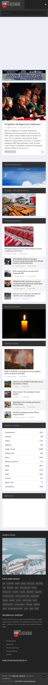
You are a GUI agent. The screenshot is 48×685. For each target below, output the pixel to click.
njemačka (30, 591)
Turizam (24, 478)
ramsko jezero (19, 604)
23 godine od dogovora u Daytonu (22, 123)
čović (37, 608)
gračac (23, 583)
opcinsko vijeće (8, 595)
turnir (26, 608)
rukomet (29, 604)
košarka (15, 591)
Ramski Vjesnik (18, 675)
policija (5, 600)
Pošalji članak (11, 640)
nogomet (38, 591)
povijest (12, 600)
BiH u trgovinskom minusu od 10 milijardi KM (26, 272)
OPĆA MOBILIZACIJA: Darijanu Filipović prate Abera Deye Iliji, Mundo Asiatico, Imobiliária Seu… (28, 260)
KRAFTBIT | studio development (25, 681)
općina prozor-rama (22, 595)
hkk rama (31, 583)
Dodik (17, 583)
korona (34, 587)
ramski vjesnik (8, 604)
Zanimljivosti (24, 486)
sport (4, 608)
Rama (17, 386)
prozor (18, 600)
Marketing (9, 644)
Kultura (24, 440)
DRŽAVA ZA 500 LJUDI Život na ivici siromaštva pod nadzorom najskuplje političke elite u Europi (27, 283)
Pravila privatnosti (12, 647)
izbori (17, 587)
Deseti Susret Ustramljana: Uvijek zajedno (26, 392)
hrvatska (10, 587)
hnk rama (39, 583)
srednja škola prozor (15, 608)
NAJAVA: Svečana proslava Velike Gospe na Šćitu (26, 413)
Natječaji (24, 444)
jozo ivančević (25, 587)
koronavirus (7, 591)
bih (4, 583)
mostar (22, 591)
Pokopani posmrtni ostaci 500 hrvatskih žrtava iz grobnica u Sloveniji (23, 249)
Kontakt (8, 654)
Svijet (17, 298)
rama (35, 600)
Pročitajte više (11, 151)
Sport (24, 469)
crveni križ (10, 583)
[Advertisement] (24, 44)
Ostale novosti (12, 127)
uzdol (31, 608)
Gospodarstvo (20, 276)
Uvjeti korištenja (11, 651)
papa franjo (35, 595)
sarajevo (37, 604)
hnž (4, 587)
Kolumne (24, 436)
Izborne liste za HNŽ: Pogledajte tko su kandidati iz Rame (28, 382)
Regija (24, 465)
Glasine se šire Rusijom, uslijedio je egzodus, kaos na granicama (27, 294)
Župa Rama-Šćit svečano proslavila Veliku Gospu (26, 403)
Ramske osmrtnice (24, 461)
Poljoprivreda (24, 453)
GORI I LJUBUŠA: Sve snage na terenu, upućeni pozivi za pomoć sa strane (22, 372)
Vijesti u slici (24, 482)
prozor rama (27, 600)
